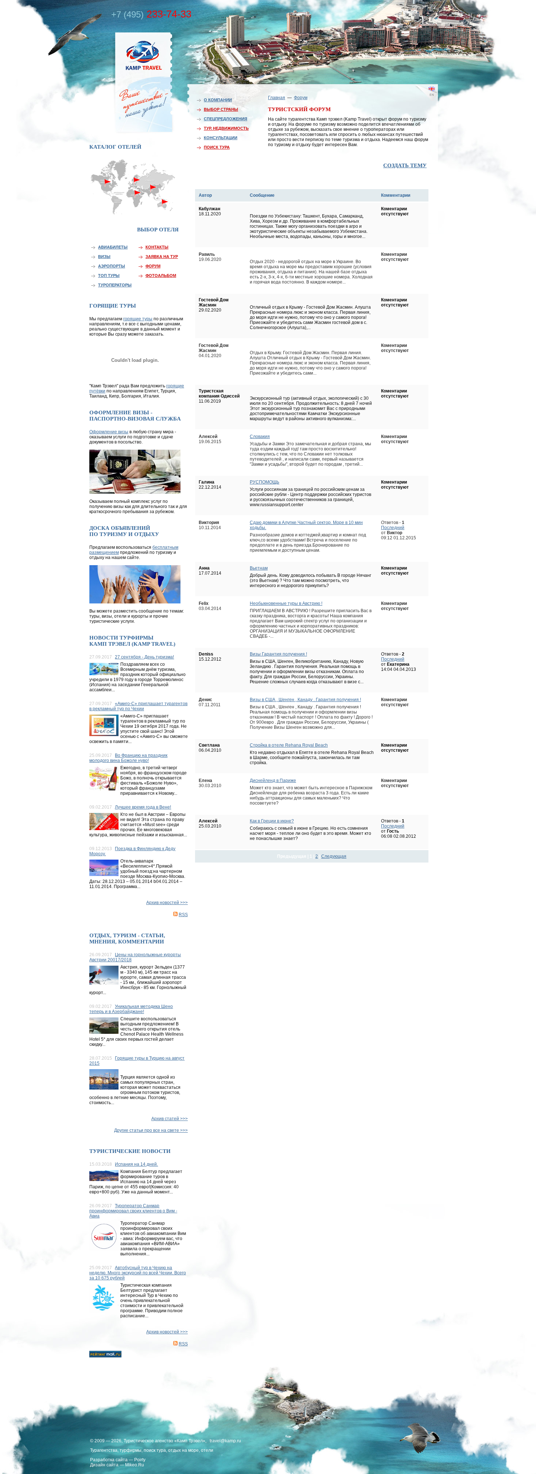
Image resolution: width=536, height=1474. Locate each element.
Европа (134, 177)
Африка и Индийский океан (134, 207)
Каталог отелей (115, 147)
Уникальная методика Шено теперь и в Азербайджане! (131, 1009)
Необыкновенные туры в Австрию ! (286, 603)
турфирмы (130, 1450)
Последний (392, 527)
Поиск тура (217, 147)
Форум (152, 266)
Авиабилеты (113, 247)
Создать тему (405, 165)
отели (207, 1450)
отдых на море (183, 1450)
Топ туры (109, 275)
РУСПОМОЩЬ (264, 482)
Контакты (156, 247)
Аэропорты (111, 266)
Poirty (139, 1459)
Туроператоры (115, 285)
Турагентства (103, 1450)
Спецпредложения (225, 119)
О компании (218, 100)
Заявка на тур (161, 256)
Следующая (333, 856)
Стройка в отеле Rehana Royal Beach (289, 745)
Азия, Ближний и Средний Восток (153, 192)
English (420, 100)
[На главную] (127, 81)
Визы (104, 256)
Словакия (260, 436)
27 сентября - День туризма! (144, 657)
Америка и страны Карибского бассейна (108, 196)
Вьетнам (259, 568)
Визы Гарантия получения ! (278, 654)
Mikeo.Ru (134, 1464)
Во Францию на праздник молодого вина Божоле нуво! (128, 758)
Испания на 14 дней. (136, 1164)
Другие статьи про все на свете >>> (151, 1130)
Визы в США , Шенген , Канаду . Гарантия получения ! (305, 699)
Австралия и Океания (166, 205)
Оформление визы (108, 431)
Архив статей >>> (169, 1118)
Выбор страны (221, 109)
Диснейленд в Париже (273, 780)
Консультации (220, 138)
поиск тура (155, 1450)
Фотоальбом (160, 275)
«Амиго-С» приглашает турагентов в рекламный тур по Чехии (138, 706)
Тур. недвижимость (226, 128)
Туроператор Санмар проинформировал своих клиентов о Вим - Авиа (133, 1211)
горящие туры (137, 318)
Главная (276, 97)
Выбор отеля (158, 229)
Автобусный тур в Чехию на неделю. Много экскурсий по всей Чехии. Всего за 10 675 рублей (137, 1273)
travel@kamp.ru (225, 1440)
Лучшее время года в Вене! (143, 807)
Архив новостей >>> (167, 902)
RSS (183, 914)
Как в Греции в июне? (272, 821)
